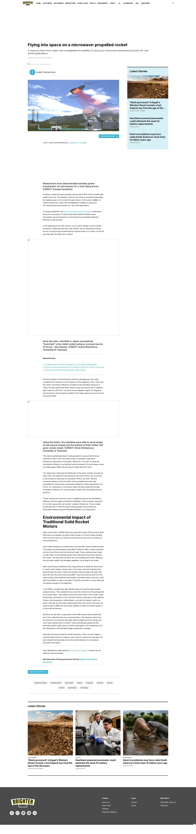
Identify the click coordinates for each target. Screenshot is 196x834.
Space (112, 3)
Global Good (82, 3)
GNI (137, 3)
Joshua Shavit (135, 142)
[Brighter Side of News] (28, 3)
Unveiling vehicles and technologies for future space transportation (71, 364)
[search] (173, 3)
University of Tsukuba (77, 143)
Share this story (107, 136)
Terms (133, 805)
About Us (106, 802)
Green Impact (103, 3)
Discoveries (59, 3)
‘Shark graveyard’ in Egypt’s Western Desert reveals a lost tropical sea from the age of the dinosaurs (146, 105)
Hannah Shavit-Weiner (137, 111)
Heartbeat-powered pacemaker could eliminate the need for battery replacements (146, 121)
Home (38, 3)
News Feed (106, 805)
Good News (47, 3)
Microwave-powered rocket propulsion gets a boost (65, 370)
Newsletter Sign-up (167, 802)
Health (93, 3)
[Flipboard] (29, 813)
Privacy (134, 802)
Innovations (70, 3)
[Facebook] (12, 813)
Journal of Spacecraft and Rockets (77, 211)
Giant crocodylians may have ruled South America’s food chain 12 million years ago (147, 137)
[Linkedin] (23, 813)
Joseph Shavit (135, 126)
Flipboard (164, 805)
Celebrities (128, 3)
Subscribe (145, 3)
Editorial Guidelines (109, 812)
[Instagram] (18, 813)
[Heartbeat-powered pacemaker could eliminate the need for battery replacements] (98, 732)
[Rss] (35, 813)
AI (119, 3)
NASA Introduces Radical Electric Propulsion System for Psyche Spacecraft (74, 367)
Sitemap (105, 809)
